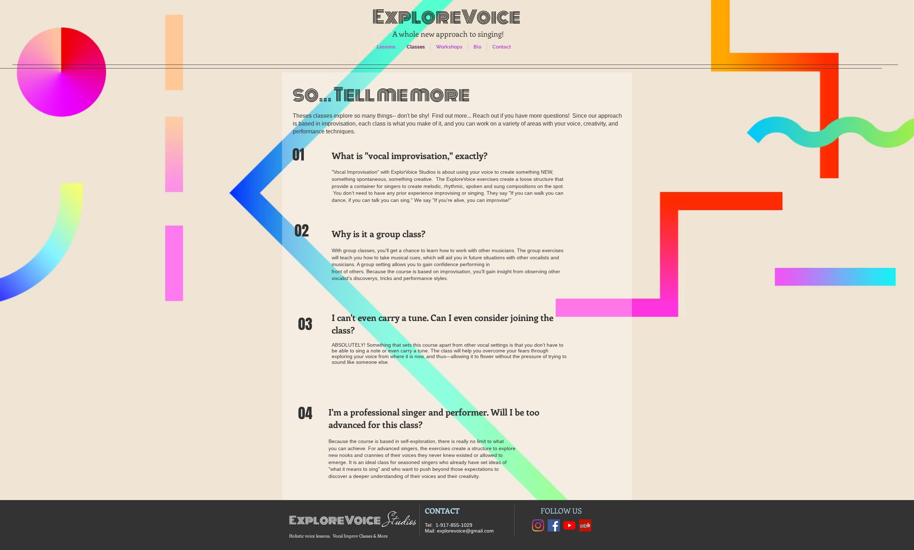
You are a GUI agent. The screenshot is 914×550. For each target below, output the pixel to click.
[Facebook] (554, 525)
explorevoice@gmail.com (465, 531)
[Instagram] (538, 525)
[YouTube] (569, 525)
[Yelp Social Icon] (585, 525)
